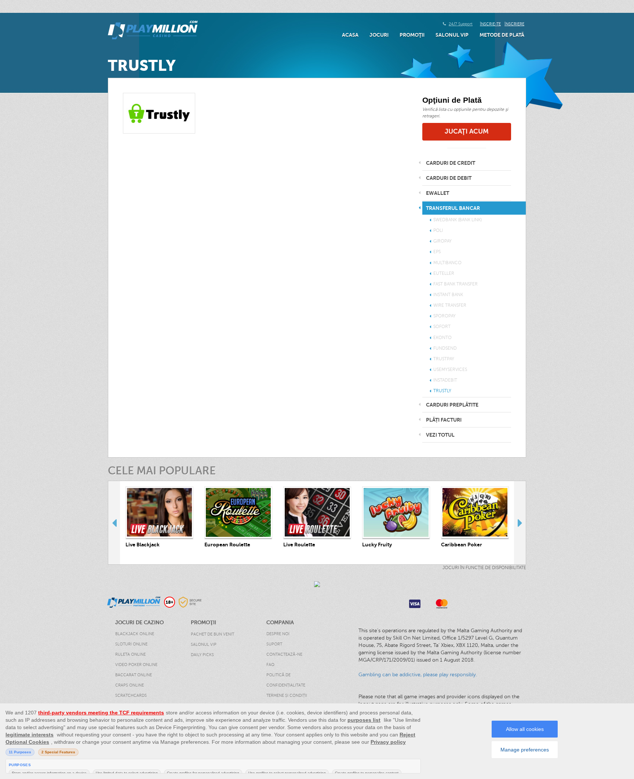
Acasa (350, 35)
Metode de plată (502, 35)
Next (520, 522)
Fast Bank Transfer (455, 284)
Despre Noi (277, 633)
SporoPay (444, 315)
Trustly (442, 390)
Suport (274, 644)
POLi (438, 230)
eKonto (442, 337)
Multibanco (447, 262)
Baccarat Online (133, 675)
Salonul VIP (452, 35)
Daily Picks (202, 654)
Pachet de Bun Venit (212, 634)
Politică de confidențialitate (285, 680)
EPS (437, 251)
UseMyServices (450, 369)
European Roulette (227, 544)
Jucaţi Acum (467, 131)
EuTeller (443, 273)
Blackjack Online (134, 633)
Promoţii (412, 35)
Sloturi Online (131, 644)
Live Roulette (299, 544)
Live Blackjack (142, 544)
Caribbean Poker (461, 544)
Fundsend (445, 348)
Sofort (442, 326)
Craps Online (129, 685)
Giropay (442, 241)
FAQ (270, 664)
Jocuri (379, 35)
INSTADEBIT (445, 380)
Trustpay (443, 358)
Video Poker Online (136, 664)
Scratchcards (131, 695)
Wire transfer (449, 305)
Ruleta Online (130, 654)
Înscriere (514, 24)
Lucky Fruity (377, 544)
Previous (114, 522)
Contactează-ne (284, 654)
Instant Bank (448, 294)
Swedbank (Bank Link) (457, 219)
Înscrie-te (490, 24)
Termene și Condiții (286, 695)
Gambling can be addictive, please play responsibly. (417, 674)
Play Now (160, 512)
